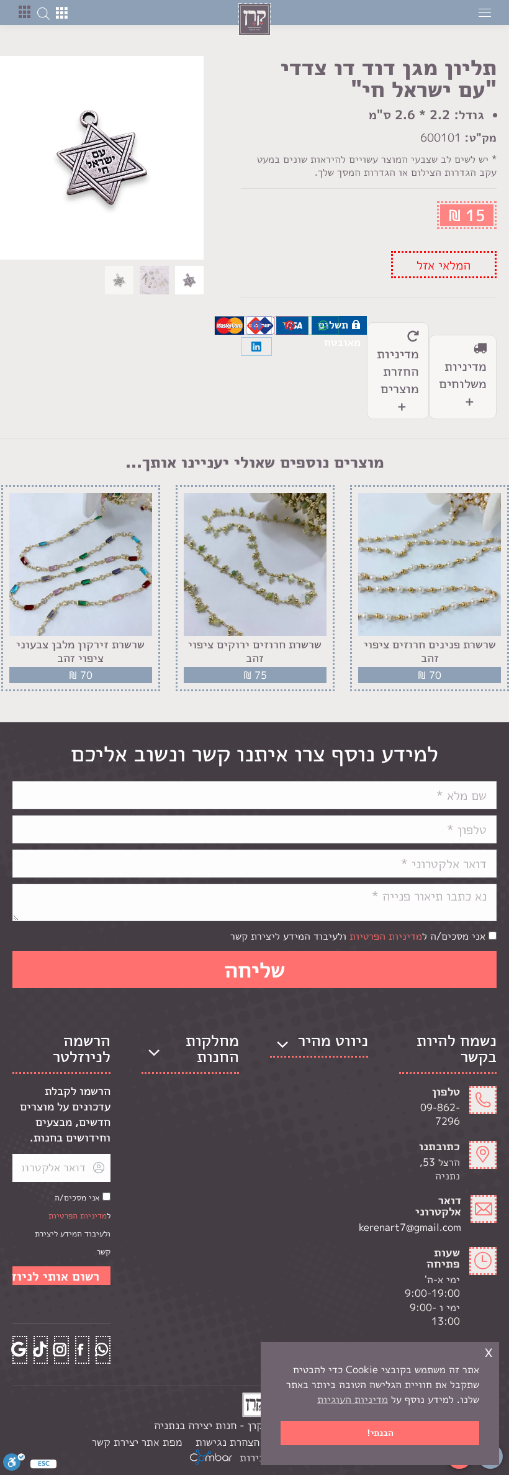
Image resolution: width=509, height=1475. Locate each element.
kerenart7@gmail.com (430, 1227)
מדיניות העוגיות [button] (352, 1399)
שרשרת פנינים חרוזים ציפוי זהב (430, 651)
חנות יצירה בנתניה (195, 1425)
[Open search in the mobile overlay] (43, 12)
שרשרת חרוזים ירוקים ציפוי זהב (255, 651)
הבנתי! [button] (380, 1433)
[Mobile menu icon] (485, 12)
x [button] (488, 1351)
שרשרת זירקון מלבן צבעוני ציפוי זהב (80, 651)
